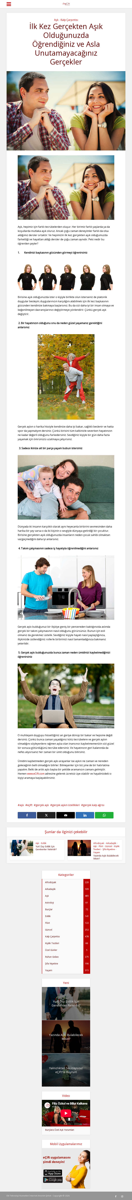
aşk (22, 805)
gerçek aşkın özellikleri (66, 805)
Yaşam (96, 852)
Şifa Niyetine (109, 849)
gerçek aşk (42, 805)
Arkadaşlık (111, 843)
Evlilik (43, 843)
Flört (101, 846)
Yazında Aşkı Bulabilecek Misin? (106, 857)
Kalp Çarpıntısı (69, 20)
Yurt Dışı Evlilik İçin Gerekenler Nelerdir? (46, 848)
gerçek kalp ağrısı (93, 805)
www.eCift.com (35, 773)
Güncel (108, 846)
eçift (29, 805)
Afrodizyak (98, 843)
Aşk (56, 20)
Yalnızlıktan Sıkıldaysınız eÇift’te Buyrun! (66, 1070)
